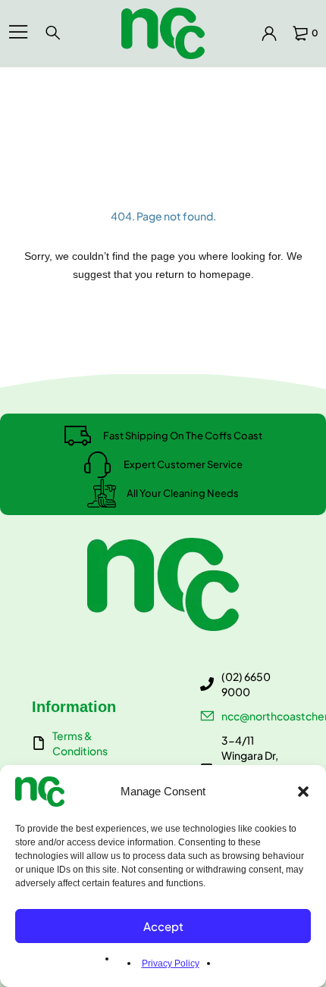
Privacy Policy (170, 963)
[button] (303, 791)
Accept (163, 926)
